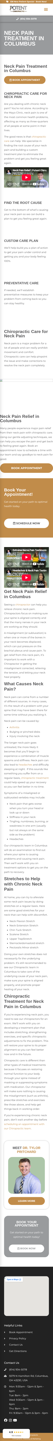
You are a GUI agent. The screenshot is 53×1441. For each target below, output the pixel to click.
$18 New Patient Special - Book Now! (28, 1)
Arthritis (14, 727)
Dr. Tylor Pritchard (28, 1150)
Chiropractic (16, 93)
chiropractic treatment (35, 777)
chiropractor (22, 604)
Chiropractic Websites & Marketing (27, 1439)
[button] (46, 10)
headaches (25, 764)
